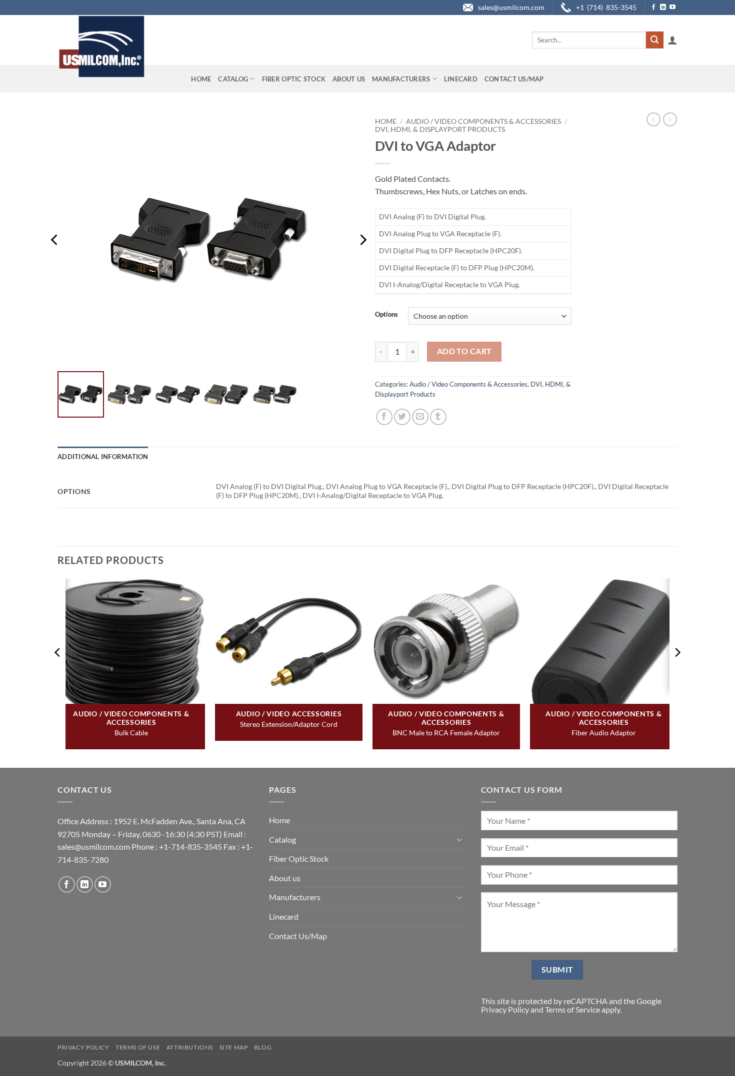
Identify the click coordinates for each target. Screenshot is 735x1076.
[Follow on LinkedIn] (663, 7)
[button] (673, 40)
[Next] (363, 239)
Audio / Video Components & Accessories (483, 121)
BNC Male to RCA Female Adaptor (446, 732)
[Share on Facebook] (384, 417)
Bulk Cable (131, 732)
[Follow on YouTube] (673, 7)
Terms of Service (572, 1009)
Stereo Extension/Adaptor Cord (289, 724)
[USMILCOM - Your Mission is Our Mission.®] (101, 46)
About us (348, 79)
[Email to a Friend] (420, 417)
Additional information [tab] (103, 457)
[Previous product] (670, 119)
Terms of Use (138, 1047)
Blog (263, 1047)
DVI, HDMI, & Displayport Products (440, 129)
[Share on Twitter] (402, 417)
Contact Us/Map (514, 79)
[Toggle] (460, 839)
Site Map (234, 1047)
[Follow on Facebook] (653, 7)
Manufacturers (401, 79)
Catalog (233, 79)
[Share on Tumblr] (438, 417)
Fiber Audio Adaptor (604, 732)
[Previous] (55, 239)
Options (386, 314)
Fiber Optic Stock (294, 79)
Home (201, 79)
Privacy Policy (505, 1009)
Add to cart (464, 351)
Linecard (461, 79)
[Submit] (654, 39)
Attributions (189, 1047)
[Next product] (653, 119)
